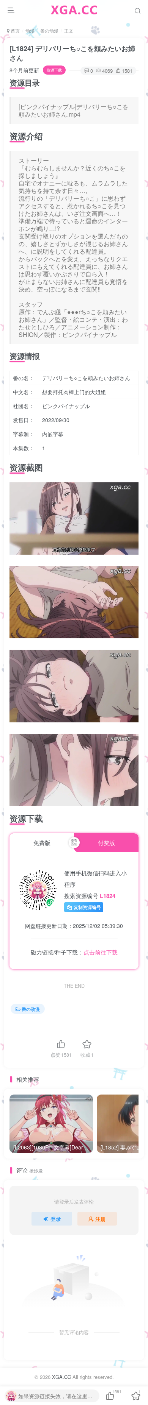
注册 (100, 1219)
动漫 (30, 30)
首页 (14, 30)
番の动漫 (49, 30)
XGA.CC (61, 1376)
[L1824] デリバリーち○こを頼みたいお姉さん (72, 53)
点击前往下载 (100, 952)
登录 (55, 1219)
